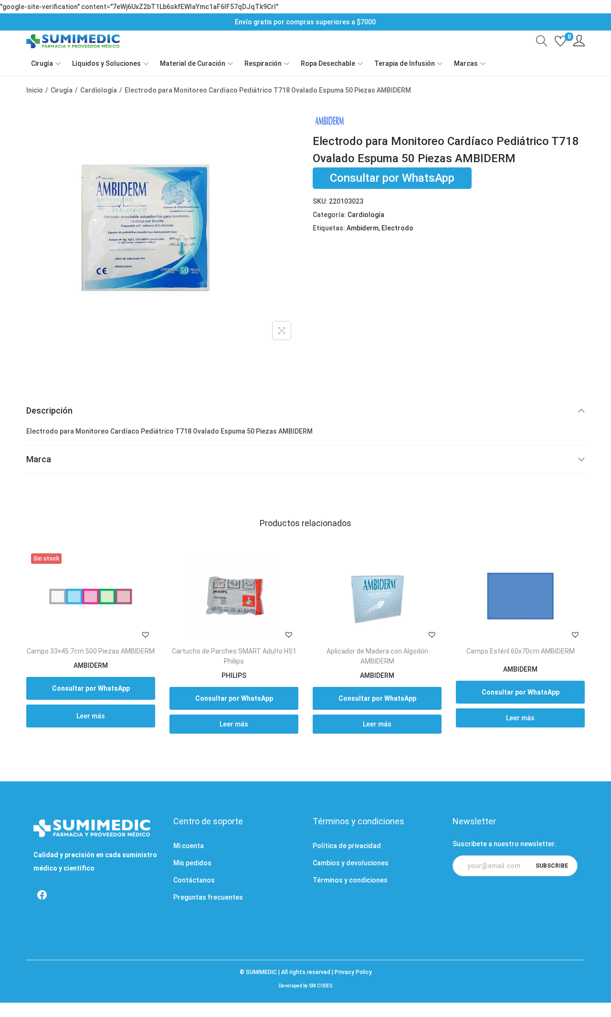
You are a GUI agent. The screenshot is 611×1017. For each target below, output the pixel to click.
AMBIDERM (91, 665)
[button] (145, 634)
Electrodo (397, 228)
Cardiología (98, 90)
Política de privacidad (347, 846)
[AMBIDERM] (329, 121)
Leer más (90, 716)
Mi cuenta (188, 846)
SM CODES (320, 985)
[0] (560, 41)
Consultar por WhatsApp (392, 178)
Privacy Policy (353, 972)
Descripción (49, 410)
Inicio (34, 90)
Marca (38, 459)
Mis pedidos (192, 863)
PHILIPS (233, 675)
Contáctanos (194, 880)
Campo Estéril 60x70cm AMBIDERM (520, 651)
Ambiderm (363, 228)
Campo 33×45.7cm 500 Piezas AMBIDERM (91, 651)
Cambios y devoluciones (351, 863)
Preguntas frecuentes (208, 897)
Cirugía (62, 90)
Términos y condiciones (350, 880)
